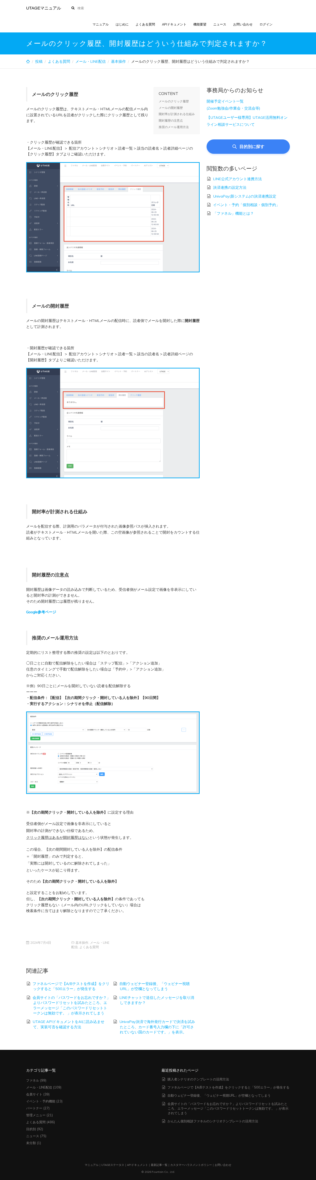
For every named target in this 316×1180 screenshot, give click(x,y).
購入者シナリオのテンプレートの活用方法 (198, 1079)
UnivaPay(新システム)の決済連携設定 (244, 196)
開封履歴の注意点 (171, 120)
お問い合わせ (243, 24)
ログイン (266, 24)
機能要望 (199, 24)
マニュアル (101, 24)
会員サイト (34, 1094)
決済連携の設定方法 (229, 187)
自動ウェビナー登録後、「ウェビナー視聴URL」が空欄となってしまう (219, 1095)
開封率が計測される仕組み (177, 114)
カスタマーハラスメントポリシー (191, 1165)
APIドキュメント (174, 24)
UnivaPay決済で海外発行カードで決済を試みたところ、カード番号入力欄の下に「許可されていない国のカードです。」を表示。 (157, 1026)
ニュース (219, 24)
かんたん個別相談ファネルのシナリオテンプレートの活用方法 (212, 1121)
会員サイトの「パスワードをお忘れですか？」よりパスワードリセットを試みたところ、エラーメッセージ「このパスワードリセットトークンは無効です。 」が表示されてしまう (228, 1108)
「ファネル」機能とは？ (233, 213)
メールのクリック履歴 (174, 101)
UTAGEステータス (112, 1165)
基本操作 (118, 61)
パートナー (34, 1108)
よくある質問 (145, 24)
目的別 (31, 1129)
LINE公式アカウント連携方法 (237, 178)
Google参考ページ (41, 612)
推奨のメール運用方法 (174, 127)
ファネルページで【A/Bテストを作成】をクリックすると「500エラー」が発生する (228, 1087)
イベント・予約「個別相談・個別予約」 (246, 204)
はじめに (122, 24)
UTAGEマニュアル (43, 8)
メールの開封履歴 (171, 108)
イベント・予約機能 (40, 1101)
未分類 (31, 1143)
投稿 (39, 61)
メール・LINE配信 (90, 61)
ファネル (32, 1080)
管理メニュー (36, 1115)
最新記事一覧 (159, 1165)
